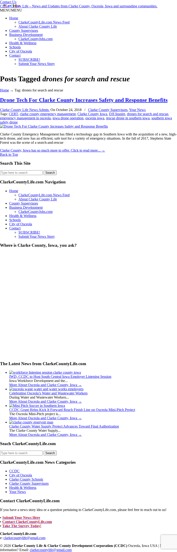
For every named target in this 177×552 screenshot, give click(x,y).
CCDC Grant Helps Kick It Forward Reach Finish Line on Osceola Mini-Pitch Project (72, 410)
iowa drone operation (68, 118)
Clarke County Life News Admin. (25, 110)
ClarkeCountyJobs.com (35, 39)
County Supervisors (23, 30)
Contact (15, 55)
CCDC (14, 471)
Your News (137, 110)
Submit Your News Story (36, 64)
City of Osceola (20, 51)
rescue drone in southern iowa (128, 118)
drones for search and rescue (147, 114)
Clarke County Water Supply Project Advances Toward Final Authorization (64, 426)
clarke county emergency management (48, 114)
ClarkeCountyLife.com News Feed (44, 22)
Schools (15, 47)
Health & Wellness (22, 43)
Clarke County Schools (26, 479)
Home (13, 18)
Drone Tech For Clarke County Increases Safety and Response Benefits (84, 100)
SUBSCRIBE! (29, 60)
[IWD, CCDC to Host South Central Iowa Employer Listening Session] (45, 372)
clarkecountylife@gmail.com (24, 538)
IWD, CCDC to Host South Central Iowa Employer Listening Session (60, 377)
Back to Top (9, 154)
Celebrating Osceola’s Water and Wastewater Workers (48, 393)
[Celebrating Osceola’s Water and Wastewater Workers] (46, 389)
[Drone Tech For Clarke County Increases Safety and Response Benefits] (54, 126)
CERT (13, 114)
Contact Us (8, 2)
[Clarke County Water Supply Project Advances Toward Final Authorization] (31, 422)
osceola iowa (94, 118)
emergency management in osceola (25, 118)
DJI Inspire (117, 114)
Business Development (26, 35)
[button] (11, 10)
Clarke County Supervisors (107, 110)
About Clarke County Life (37, 26)
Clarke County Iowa (92, 114)
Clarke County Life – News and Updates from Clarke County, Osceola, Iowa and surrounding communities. (78, 6)
